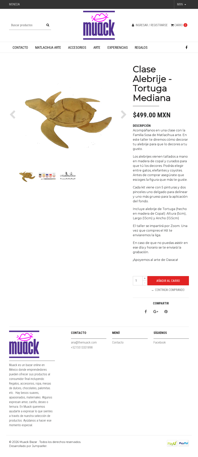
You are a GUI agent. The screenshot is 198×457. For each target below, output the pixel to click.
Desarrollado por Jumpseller (28, 446)
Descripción (142, 126)
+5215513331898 (82, 347)
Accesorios (77, 47)
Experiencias (118, 47)
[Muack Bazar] (99, 25)
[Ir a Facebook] (186, 47)
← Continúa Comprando (167, 290)
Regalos (141, 47)
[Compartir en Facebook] (146, 312)
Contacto (20, 47)
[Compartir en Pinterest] (165, 312)
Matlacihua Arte (48, 47)
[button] (181, 4)
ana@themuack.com (84, 342)
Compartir (161, 303)
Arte (96, 47)
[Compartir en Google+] (155, 312)
